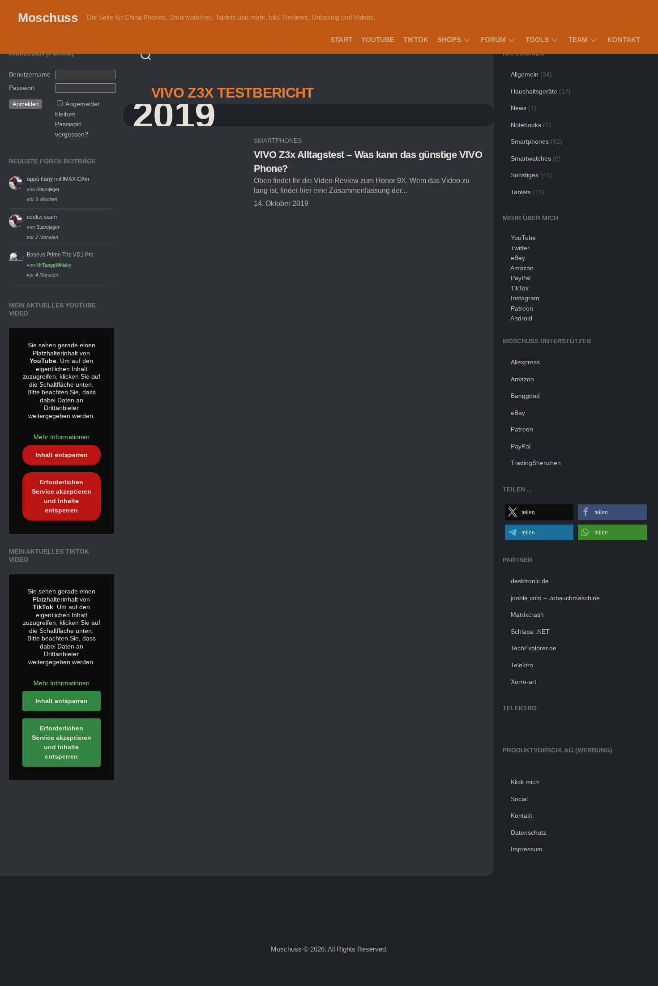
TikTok (415, 39)
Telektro (522, 665)
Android (521, 318)
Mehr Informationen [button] (62, 436)
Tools (537, 39)
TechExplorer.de (533, 648)
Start (341, 39)
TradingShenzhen (536, 462)
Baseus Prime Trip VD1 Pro (60, 255)
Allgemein (524, 74)
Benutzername (30, 74)
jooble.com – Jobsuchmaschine (555, 598)
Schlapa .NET (530, 631)
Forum (493, 39)
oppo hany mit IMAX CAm (58, 179)
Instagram (525, 298)
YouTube (377, 39)
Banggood (525, 395)
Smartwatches (531, 158)
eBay (518, 257)
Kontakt (623, 39)
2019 (174, 115)
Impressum (527, 849)
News (518, 107)
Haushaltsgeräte (534, 91)
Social (519, 798)
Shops (449, 39)
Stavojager (48, 189)
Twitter (520, 248)
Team (578, 39)
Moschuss (48, 18)
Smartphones (278, 140)
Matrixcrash (527, 614)
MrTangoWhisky (54, 265)
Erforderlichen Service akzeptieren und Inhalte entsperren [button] (61, 496)
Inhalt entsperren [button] (61, 454)
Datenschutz (528, 832)
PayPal (520, 278)
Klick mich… (528, 781)
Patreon (522, 308)
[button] (539, 512)
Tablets (521, 192)
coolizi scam (42, 217)
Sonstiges (524, 175)
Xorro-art (523, 681)
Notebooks (526, 124)
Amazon (522, 268)
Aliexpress (525, 362)
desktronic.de (530, 581)
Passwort (22, 87)
